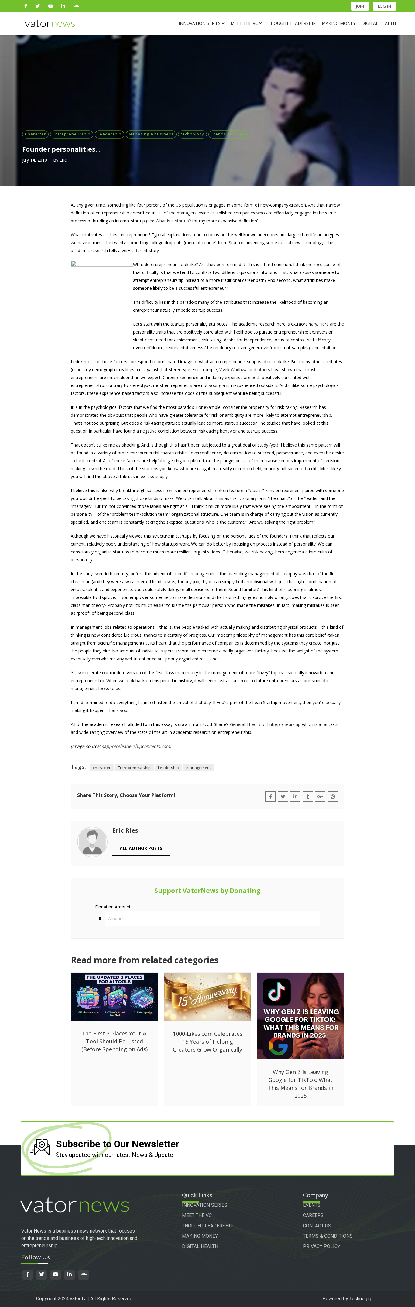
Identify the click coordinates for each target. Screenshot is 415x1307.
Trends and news (229, 134)
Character (35, 134)
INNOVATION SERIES (204, 1205)
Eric (63, 160)
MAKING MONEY (200, 1236)
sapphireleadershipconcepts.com (136, 746)
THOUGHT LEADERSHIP (208, 1226)
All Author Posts (141, 848)
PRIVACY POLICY (321, 1246)
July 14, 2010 (34, 160)
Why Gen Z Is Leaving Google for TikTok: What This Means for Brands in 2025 (300, 1083)
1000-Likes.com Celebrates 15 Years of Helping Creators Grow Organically (207, 1041)
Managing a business (151, 134)
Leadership (110, 134)
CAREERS (313, 1215)
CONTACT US (317, 1226)
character (102, 767)
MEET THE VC (197, 1215)
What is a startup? (173, 221)
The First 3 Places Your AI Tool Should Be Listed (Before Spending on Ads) (114, 1041)
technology (192, 134)
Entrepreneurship (72, 134)
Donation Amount (113, 907)
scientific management (195, 574)
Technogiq (360, 1299)
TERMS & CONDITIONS (328, 1236)
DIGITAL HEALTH (200, 1246)
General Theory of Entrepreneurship (265, 724)
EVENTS (312, 1205)
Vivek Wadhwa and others (244, 369)
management (198, 767)
